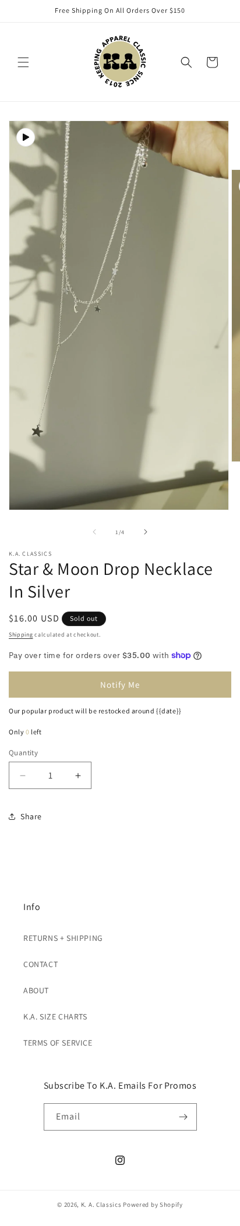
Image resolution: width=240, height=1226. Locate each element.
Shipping (21, 634)
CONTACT (40, 964)
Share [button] (31, 816)
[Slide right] (145, 532)
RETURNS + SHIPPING (63, 938)
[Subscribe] (183, 1117)
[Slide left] (94, 532)
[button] (23, 62)
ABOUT (36, 990)
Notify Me (120, 684)
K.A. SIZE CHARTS (55, 1016)
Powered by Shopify (153, 1204)
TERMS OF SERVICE (58, 1042)
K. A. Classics (101, 1204)
